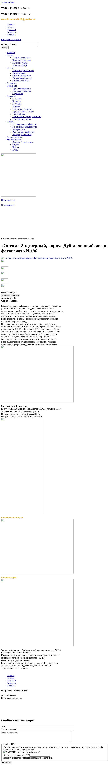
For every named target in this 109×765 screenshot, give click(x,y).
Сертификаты (7, 205)
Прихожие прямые (21, 88)
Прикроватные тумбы (23, 111)
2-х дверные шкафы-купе (24, 124)
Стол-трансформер (21, 75)
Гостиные (11, 83)
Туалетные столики (21, 109)
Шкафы (10, 121)
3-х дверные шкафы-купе (24, 127)
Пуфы (15, 150)
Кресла (15, 147)
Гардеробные (18, 114)
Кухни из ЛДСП (20, 63)
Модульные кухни (21, 57)
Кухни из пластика (21, 60)
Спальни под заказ (21, 119)
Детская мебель (14, 137)
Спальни (11, 96)
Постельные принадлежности (26, 116)
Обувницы (17, 93)
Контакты (11, 32)
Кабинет (11, 52)
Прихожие (12, 86)
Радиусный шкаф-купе (23, 132)
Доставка (11, 29)
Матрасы (16, 104)
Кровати (16, 101)
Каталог (11, 27)
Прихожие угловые (21, 91)
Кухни (10, 55)
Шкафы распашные (21, 134)
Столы (10, 68)
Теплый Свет (7, 2)
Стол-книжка (18, 73)
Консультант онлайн (11, 39)
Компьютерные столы (23, 70)
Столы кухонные (20, 81)
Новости (11, 34)
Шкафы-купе (18, 129)
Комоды (16, 106)
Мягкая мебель (14, 139)
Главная (10, 24)
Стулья (15, 144)
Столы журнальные (22, 78)
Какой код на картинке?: (16, 755)
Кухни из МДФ (19, 65)
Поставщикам (8, 200)
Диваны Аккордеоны (22, 142)
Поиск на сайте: (9, 44)
